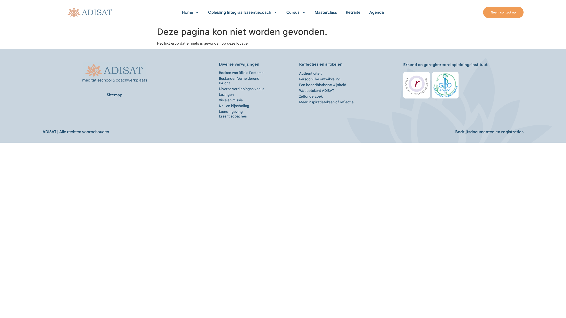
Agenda (376, 12)
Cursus (293, 12)
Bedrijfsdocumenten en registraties (489, 131)
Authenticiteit (310, 73)
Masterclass (326, 12)
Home (187, 12)
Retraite (353, 12)
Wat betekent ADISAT (316, 91)
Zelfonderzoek (311, 96)
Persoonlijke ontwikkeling (319, 79)
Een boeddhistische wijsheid (322, 85)
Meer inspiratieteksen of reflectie (326, 102)
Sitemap (114, 95)
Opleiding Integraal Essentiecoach (239, 12)
